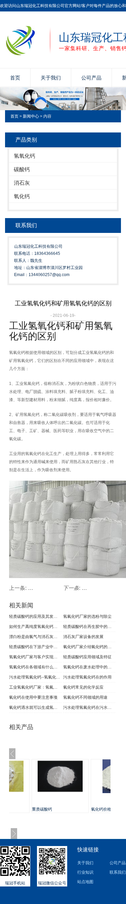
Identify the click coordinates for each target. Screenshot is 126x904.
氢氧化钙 (24, 156)
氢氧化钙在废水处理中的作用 (89, 667)
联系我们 (118, 872)
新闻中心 (31, 116)
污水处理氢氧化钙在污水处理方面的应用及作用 (89, 707)
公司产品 (91, 78)
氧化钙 (22, 196)
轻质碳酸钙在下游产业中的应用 (35, 646)
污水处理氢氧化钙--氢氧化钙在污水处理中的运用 (35, 677)
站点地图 (85, 881)
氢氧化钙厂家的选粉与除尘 (87, 616)
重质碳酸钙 (42, 809)
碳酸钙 (22, 169)
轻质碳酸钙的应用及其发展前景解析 (35, 616)
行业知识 (85, 872)
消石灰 (22, 183)
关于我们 (51, 78)
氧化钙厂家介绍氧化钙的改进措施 (89, 646)
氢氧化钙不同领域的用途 (85, 697)
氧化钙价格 (101, 809)
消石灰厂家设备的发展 (83, 636)
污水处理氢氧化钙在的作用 (87, 677)
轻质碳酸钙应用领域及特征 (87, 657)
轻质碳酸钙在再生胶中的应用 (89, 626)
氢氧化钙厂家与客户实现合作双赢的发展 (35, 657)
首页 (15, 78)
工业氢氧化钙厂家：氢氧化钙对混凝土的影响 (35, 687)
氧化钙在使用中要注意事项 (33, 697)
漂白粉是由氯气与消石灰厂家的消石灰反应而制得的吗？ (35, 636)
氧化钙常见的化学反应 (83, 687)
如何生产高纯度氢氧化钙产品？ (35, 626)
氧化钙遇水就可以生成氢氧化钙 (35, 707)
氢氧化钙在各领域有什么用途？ (35, 667)
